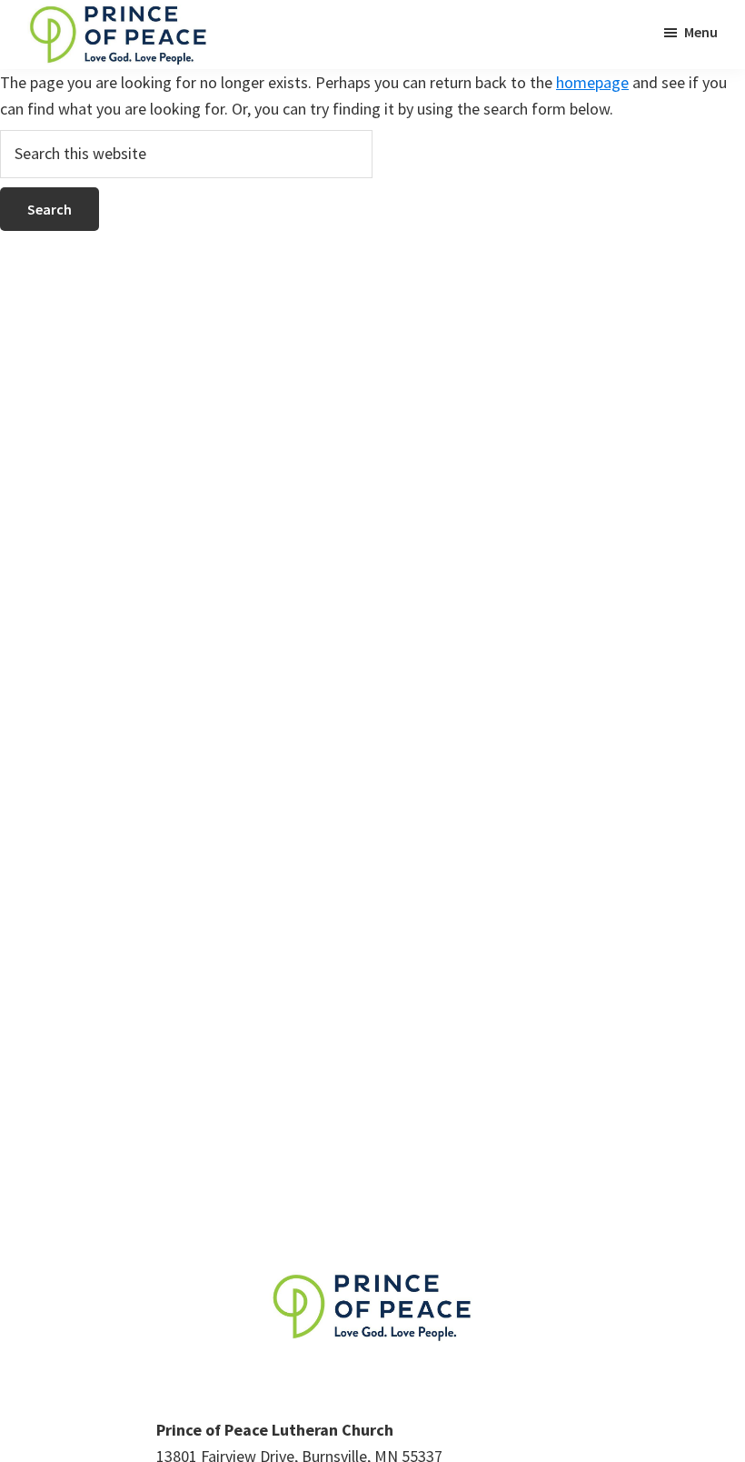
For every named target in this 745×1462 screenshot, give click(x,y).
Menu (701, 32)
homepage (592, 82)
